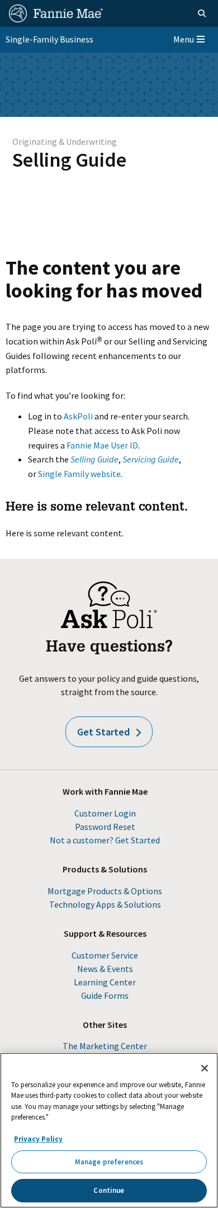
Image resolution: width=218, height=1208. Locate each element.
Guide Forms (105, 995)
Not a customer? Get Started (105, 840)
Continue (108, 1190)
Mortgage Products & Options (105, 890)
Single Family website (79, 473)
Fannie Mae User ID (102, 445)
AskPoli (78, 416)
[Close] (204, 1068)
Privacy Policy (38, 1139)
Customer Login (105, 813)
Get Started (103, 731)
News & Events (105, 968)
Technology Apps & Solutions (105, 904)
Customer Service (105, 955)
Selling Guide (69, 159)
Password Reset (105, 826)
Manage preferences (109, 1162)
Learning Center (105, 982)
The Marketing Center (105, 1045)
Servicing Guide (150, 459)
